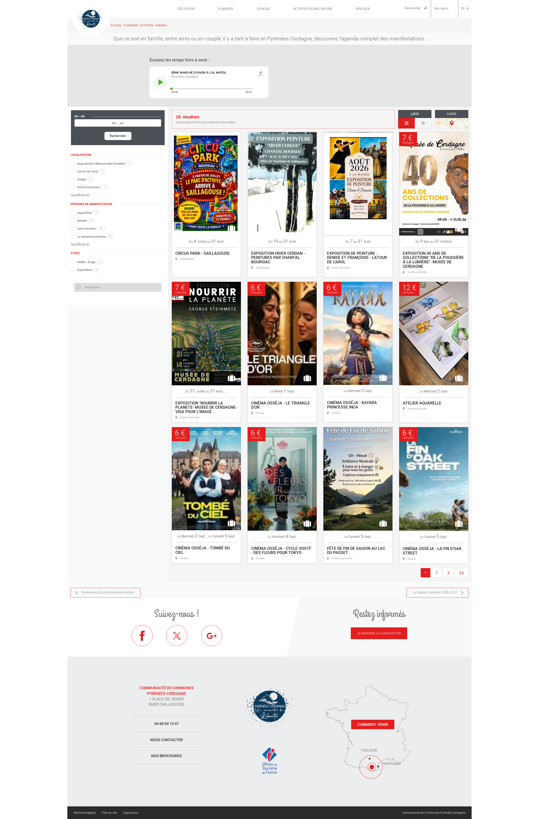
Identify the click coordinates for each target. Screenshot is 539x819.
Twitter (176, 635)
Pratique (363, 9)
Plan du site (109, 812)
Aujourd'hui (87, 212)
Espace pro (130, 812)
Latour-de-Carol (90, 171)
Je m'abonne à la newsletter (379, 633)
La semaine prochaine (94, 236)
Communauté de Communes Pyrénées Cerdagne (433, 812)
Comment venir (373, 724)
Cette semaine (89, 228)
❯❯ (461, 572)
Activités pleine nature (313, 9)
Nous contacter (166, 740)
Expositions (87, 270)
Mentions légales (85, 812)
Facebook (142, 635)
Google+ (211, 635)
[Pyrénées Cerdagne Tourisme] (90, 18)
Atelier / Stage (89, 262)
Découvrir (186, 9)
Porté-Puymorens (91, 187)
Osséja (84, 179)
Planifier (225, 9)
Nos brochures (166, 756)
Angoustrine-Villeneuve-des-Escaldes (103, 163)
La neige (263, 9)
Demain (84, 220)
